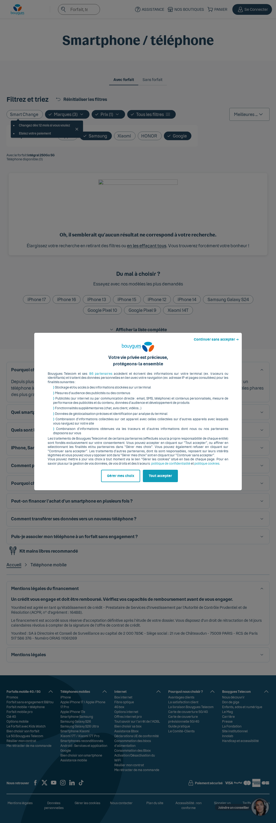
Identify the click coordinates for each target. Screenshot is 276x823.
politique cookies (206, 463)
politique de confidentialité (170, 463)
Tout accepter (160, 476)
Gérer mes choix (120, 476)
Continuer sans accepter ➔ (216, 339)
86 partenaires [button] (100, 374)
